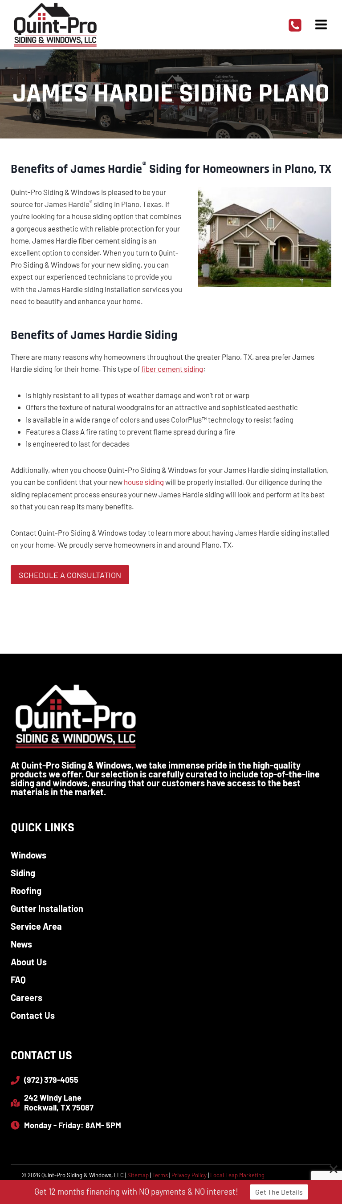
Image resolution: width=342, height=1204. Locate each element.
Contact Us (33, 1015)
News (21, 944)
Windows (28, 855)
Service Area (36, 926)
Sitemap (138, 1175)
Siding (23, 872)
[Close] (333, 1169)
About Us (29, 961)
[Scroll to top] (319, 1168)
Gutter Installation (47, 908)
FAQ (18, 979)
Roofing (26, 890)
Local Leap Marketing (237, 1175)
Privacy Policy (189, 1175)
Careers (26, 997)
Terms (160, 1175)
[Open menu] (320, 24)
